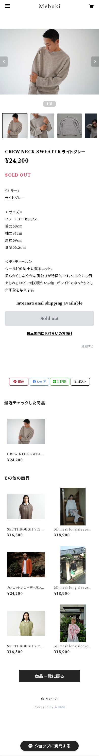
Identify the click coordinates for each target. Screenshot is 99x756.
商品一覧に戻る (49, 676)
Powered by (44, 707)
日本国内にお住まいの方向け (49, 333)
